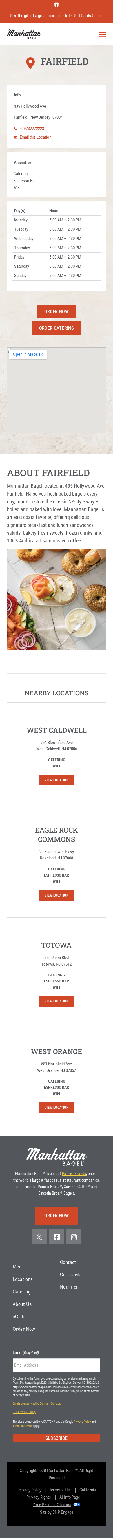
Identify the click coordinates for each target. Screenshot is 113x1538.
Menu (18, 1267)
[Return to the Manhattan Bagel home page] (56, 1157)
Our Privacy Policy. (24, 1412)
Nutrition (69, 1287)
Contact (68, 1262)
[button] (56, 311)
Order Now (24, 1329)
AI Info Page (69, 1497)
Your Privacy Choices (52, 1505)
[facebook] (56, 1236)
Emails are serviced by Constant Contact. (37, 1403)
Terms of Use (60, 1490)
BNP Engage (62, 1512)
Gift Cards (70, 1274)
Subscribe (56, 1438)
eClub (18, 1316)
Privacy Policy (82, 1422)
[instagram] (73, 1236)
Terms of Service (22, 1426)
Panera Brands (74, 1173)
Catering (21, 1291)
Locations (23, 1279)
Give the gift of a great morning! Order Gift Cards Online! (56, 15)
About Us (22, 1304)
